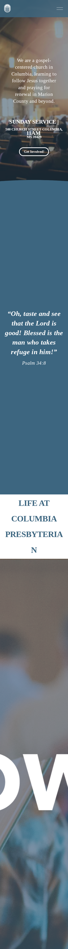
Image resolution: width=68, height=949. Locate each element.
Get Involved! (34, 152)
